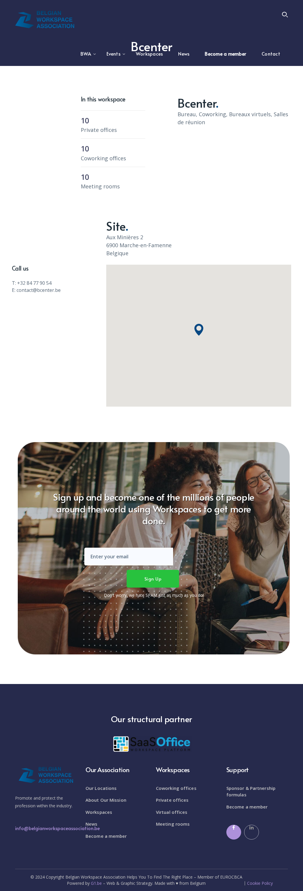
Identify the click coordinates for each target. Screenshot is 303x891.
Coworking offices (176, 788)
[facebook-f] (233, 832)
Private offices (172, 800)
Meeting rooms (173, 824)
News (91, 824)
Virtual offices (172, 812)
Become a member (106, 836)
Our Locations (101, 788)
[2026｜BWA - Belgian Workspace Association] (44, 18)
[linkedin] (251, 832)
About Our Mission (106, 800)
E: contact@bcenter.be (36, 290)
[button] (199, 329)
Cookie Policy (260, 883)
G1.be (96, 883)
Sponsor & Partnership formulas (250, 791)
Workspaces (99, 812)
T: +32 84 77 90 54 (31, 283)
